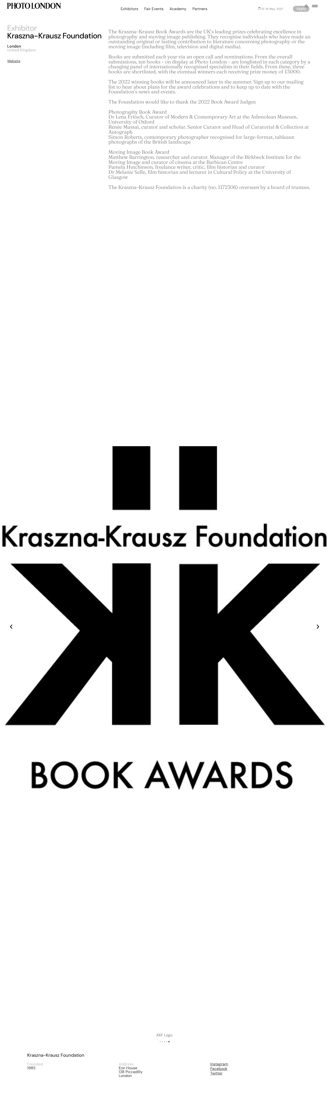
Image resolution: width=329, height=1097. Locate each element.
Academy (178, 9)
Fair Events (154, 9)
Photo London (34, 7)
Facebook (218, 1068)
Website (13, 61)
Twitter (216, 1073)
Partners (199, 9)
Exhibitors (129, 9)
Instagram (219, 1064)
